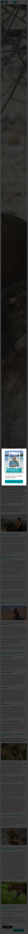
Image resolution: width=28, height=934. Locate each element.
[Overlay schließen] (21, 450)
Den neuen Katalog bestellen (14, 481)
